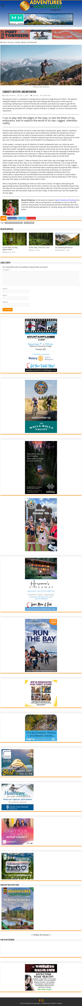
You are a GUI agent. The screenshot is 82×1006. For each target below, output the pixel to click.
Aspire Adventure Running (65, 200)
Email (5, 295)
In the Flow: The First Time (39, 247)
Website (5, 302)
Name (5, 289)
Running (10, 42)
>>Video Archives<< (41, 935)
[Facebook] (40, 1000)
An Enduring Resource (63, 247)
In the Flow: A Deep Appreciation (10, 248)
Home (4, 42)
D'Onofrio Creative (56, 1003)
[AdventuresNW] (41, 5)
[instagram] (42, 1000)
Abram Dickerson (10, 95)
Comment (6, 270)
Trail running (29, 223)
